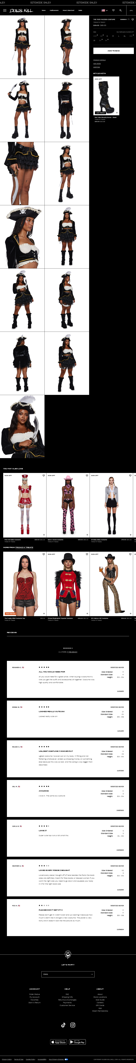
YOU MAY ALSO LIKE (13, 469)
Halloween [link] (54, 10)
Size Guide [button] (97, 63)
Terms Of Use (18, 1059)
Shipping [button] (96, 67)
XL (125, 36)
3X (106, 40)
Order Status (34, 994)
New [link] (44, 10)
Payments (67, 1002)
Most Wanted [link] (68, 10)
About (100, 994)
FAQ (67, 994)
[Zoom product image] (22, 47)
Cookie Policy (30, 1059)
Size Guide (100, 1000)
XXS (95, 36)
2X (100, 40)
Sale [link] (80, 10)
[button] (40, 2)
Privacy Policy (7, 1059)
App (100, 1008)
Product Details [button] (99, 60)
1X (94, 40)
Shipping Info (67, 997)
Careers (100, 1002)
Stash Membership (100, 1011)
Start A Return (35, 1002)
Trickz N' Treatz (99, 22)
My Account (34, 997)
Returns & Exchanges (67, 1000)
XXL (131, 36)
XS (101, 36)
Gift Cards (100, 1005)
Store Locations (100, 997)
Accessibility (42, 1059)
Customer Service (67, 1005)
